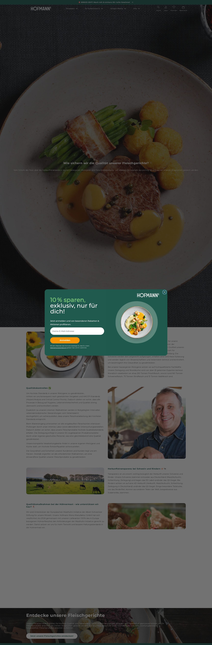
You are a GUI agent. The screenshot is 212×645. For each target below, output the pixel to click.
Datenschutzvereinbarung (58, 348)
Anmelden (65, 340)
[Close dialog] (164, 292)
